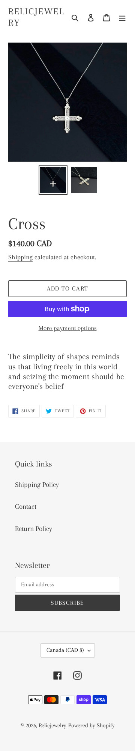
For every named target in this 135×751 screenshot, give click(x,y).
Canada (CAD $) (65, 650)
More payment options (68, 328)
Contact (25, 506)
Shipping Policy (37, 484)
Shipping (20, 257)
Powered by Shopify (91, 725)
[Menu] (122, 17)
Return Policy (33, 528)
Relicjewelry (36, 17)
